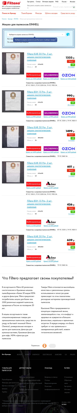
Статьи (38, 2)
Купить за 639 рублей (33, 261)
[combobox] (36, 35)
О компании (68, 377)
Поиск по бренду (9, 13)
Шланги (4, 389)
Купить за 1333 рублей (33, 79)
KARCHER (58, 354)
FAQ (56, 2)
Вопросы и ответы (51, 377)
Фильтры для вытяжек (26, 377)
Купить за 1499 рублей (33, 152)
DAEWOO (36, 354)
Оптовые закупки (48, 2)
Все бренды (6, 354)
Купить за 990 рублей (33, 117)
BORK (27, 354)
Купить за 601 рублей (33, 188)
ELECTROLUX (47, 354)
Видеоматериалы (51, 383)
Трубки (4, 392)
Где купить (30, 2)
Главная (4, 19)
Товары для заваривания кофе (29, 380)
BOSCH (19, 354)
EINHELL (16, 19)
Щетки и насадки (8, 386)
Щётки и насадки (51, 13)
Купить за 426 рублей (33, 226)
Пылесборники (26, 13)
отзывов (71, 67)
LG (66, 354)
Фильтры (38, 13)
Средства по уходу (68, 13)
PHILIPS (72, 354)
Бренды (10, 19)
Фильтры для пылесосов (10, 383)
